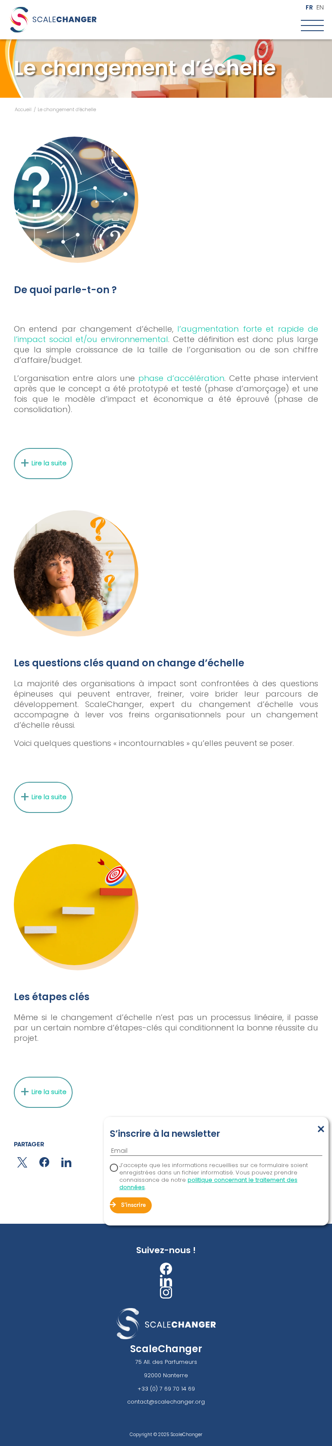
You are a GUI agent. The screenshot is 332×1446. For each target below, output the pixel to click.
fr (309, 7)
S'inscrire (133, 1205)
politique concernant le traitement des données (208, 1183)
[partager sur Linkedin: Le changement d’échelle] (66, 1162)
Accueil (23, 109)
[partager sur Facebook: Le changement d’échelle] (44, 1162)
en (320, 7)
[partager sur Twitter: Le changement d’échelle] (22, 1162)
